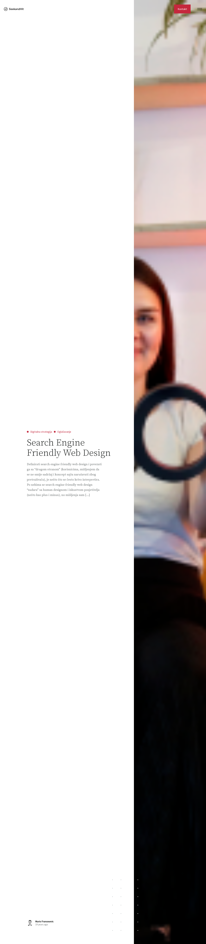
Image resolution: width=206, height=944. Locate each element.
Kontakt (182, 9)
